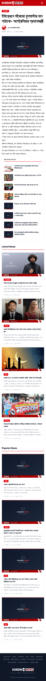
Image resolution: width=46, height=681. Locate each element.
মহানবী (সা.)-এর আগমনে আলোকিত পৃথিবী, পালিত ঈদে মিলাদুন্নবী (23, 378)
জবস (6, 576)
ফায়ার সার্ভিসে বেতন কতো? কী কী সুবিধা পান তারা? (18, 628)
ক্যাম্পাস (6, 326)
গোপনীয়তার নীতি (39, 657)
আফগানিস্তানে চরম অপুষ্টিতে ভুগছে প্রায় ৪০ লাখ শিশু (27, 175)
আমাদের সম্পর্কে (6, 657)
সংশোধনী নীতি (23, 659)
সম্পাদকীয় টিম (21, 657)
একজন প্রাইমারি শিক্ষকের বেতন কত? (14, 484)
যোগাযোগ (14, 657)
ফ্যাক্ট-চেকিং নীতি (14, 659)
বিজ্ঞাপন (27, 657)
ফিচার (6, 374)
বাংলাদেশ (6, 527)
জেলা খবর (7, 420)
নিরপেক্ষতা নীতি (31, 659)
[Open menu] (42, 3)
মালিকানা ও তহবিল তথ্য (23, 662)
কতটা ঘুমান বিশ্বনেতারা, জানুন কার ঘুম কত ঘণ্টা (26, 185)
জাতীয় (6, 481)
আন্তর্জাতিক (5, 11)
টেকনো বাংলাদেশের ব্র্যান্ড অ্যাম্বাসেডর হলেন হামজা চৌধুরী (20, 283)
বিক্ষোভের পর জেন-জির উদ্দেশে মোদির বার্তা (25, 204)
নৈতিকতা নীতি (6, 659)
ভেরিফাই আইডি (34, 662)
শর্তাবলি (32, 657)
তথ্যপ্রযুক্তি (7, 279)
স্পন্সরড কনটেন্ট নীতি (12, 662)
